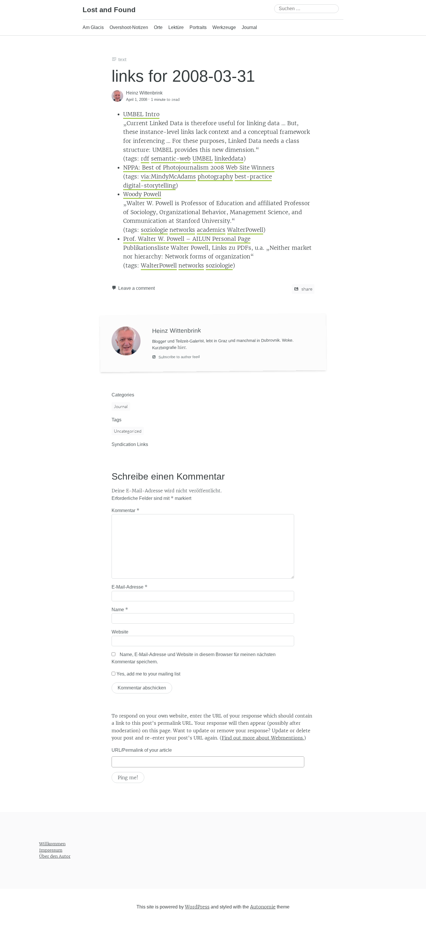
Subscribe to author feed (178, 356)
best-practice (253, 176)
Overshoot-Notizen (129, 27)
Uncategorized (127, 431)
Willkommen (52, 843)
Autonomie (263, 906)
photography (215, 176)
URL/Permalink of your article (142, 750)
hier (182, 347)
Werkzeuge (224, 27)
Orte (158, 27)
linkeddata (228, 158)
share (306, 289)
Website (120, 631)
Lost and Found (109, 10)
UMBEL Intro (141, 114)
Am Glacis (93, 27)
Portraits (198, 27)
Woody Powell (142, 194)
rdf (145, 158)
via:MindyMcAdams (168, 176)
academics (211, 229)
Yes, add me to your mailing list (147, 673)
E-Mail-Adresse (130, 587)
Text (122, 59)
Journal (249, 27)
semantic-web (171, 158)
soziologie (154, 229)
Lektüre (176, 27)
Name (120, 609)
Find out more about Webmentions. (263, 738)
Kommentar (125, 510)
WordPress (197, 906)
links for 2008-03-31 (183, 76)
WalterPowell (245, 229)
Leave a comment (136, 288)
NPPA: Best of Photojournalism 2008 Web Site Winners (198, 167)
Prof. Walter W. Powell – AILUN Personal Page (186, 238)
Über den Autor (54, 856)
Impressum (50, 850)
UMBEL (202, 158)
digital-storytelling (149, 185)
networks (182, 229)
